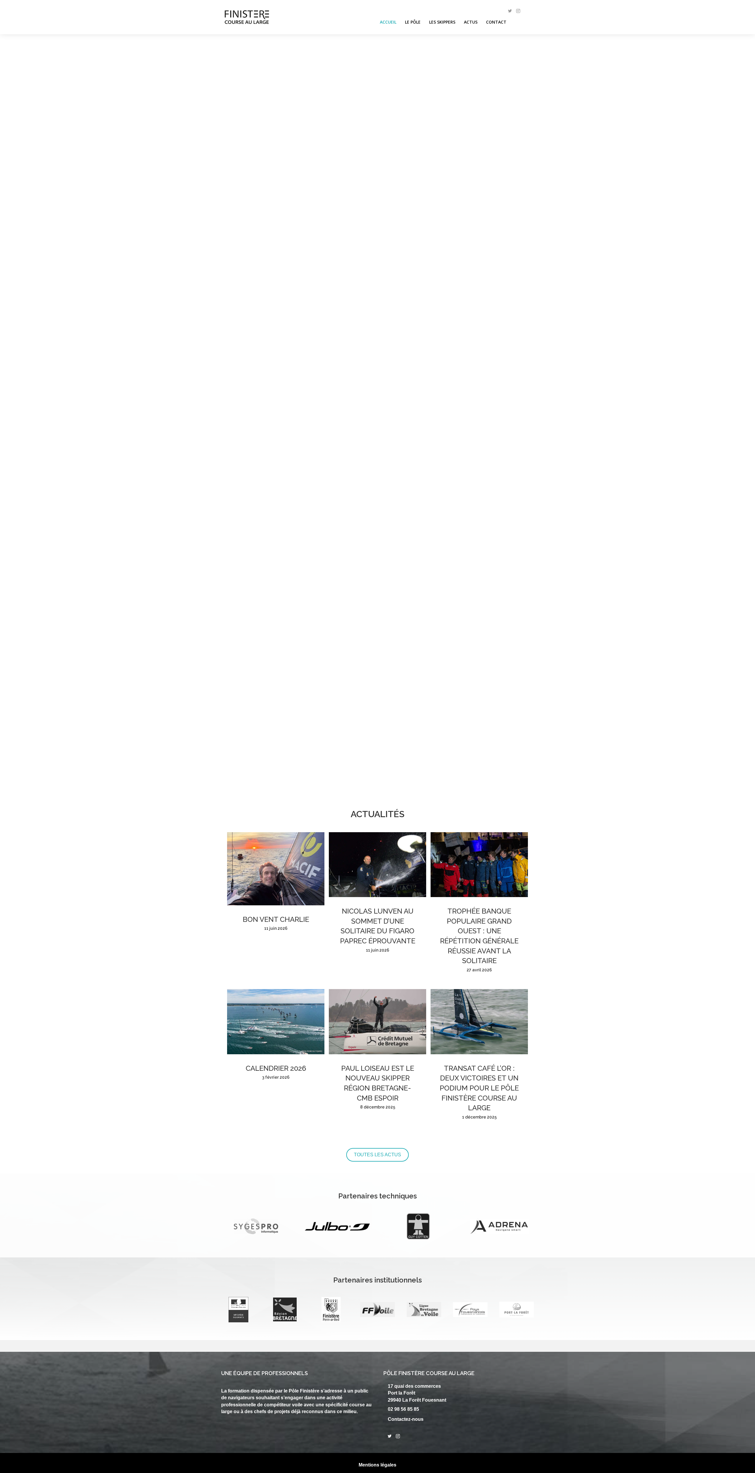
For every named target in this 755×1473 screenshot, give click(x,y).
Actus (470, 22)
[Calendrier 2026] (275, 1052)
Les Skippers (442, 22)
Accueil (388, 22)
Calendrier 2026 (276, 1068)
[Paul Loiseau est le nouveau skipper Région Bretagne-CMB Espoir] (377, 1052)
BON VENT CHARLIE (276, 919)
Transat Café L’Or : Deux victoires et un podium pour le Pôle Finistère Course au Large (479, 1088)
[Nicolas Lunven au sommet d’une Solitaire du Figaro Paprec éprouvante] (377, 895)
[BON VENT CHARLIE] (275, 903)
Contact (496, 22)
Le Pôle (413, 22)
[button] (6, 464)
